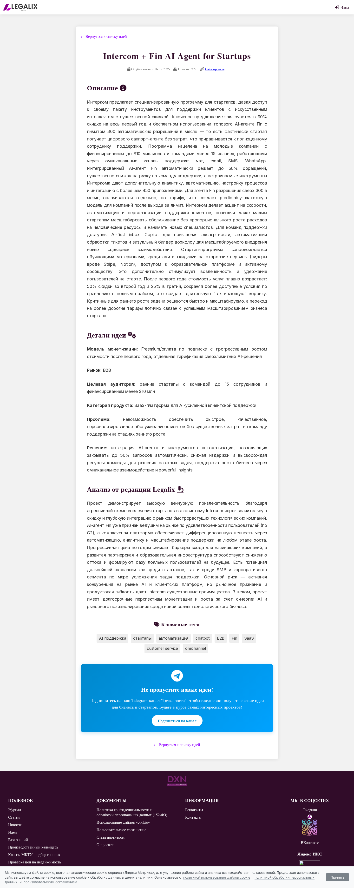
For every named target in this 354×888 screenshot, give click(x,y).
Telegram (310, 809)
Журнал (14, 809)
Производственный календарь (33, 846)
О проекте (105, 844)
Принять (337, 877)
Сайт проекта (214, 69)
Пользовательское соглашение (121, 829)
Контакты (193, 817)
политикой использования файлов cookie (216, 877)
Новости (15, 824)
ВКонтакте (310, 842)
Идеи (12, 832)
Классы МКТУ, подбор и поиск (34, 854)
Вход (344, 7)
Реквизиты (194, 809)
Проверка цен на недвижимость (34, 861)
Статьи (14, 817)
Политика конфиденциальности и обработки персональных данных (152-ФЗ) (132, 812)
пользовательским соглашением (50, 882)
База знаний (18, 839)
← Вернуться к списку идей (104, 36)
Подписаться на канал (177, 720)
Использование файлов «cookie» (123, 822)
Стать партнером (111, 837)
